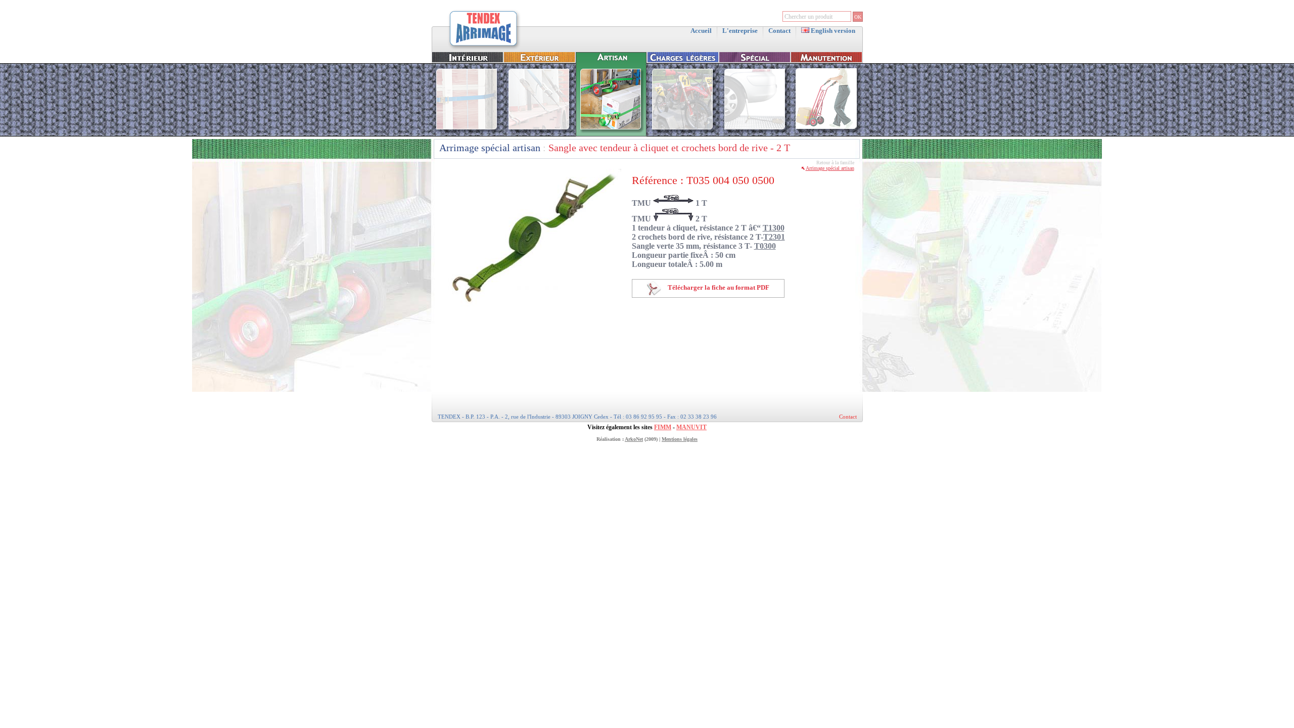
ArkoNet (634, 439)
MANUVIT (691, 427)
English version (832, 30)
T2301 (774, 237)
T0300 (765, 246)
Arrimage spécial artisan (489, 147)
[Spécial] (754, 134)
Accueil (701, 30)
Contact (779, 30)
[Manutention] (826, 134)
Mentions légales (680, 439)
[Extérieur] (539, 134)
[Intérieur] (467, 134)
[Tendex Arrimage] (484, 49)
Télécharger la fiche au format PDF (717, 287)
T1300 (773, 227)
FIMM (662, 427)
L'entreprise (740, 30)
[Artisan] (611, 134)
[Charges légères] (683, 134)
